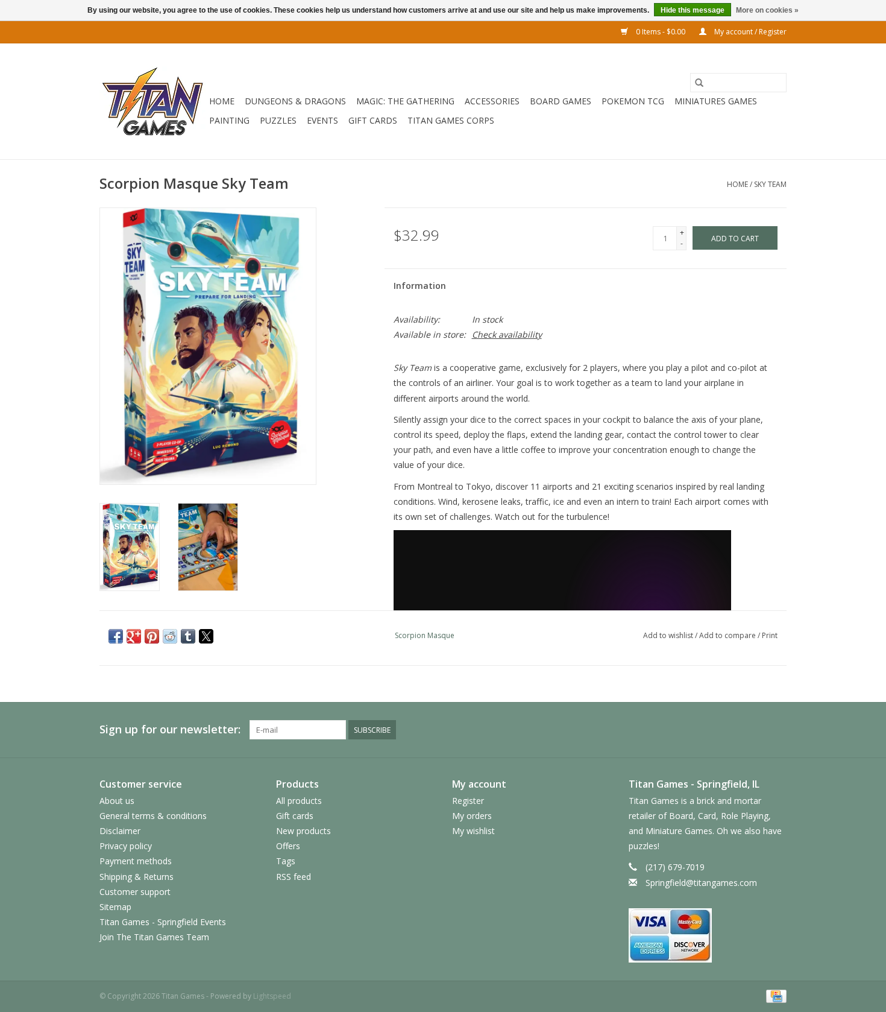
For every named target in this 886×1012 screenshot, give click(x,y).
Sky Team (770, 184)
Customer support (135, 891)
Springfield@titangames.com (701, 882)
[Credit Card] (774, 995)
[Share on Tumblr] (188, 636)
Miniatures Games (715, 101)
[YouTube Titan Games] (755, 729)
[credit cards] (708, 935)
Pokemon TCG (633, 101)
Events (322, 120)
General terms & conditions (153, 815)
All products (299, 800)
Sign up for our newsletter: (169, 729)
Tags (285, 861)
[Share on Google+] (134, 636)
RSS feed (293, 876)
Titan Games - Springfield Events (162, 922)
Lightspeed (272, 996)
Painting (229, 120)
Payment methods (135, 861)
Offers (288, 846)
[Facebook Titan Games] (733, 729)
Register (468, 800)
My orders (472, 815)
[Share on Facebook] (115, 636)
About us (116, 800)
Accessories (492, 101)
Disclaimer (119, 830)
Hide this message (692, 10)
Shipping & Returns (136, 876)
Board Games (560, 101)
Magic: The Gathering (405, 101)
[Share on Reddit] (170, 636)
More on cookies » (767, 10)
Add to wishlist (669, 635)
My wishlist (473, 830)
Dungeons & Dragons (295, 101)
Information (420, 285)
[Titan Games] (152, 101)
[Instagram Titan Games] (777, 729)
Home (221, 101)
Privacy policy (125, 846)
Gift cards (372, 120)
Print (770, 635)
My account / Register (749, 32)
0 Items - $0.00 (660, 32)
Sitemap (115, 906)
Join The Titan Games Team (154, 937)
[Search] (699, 82)
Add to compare (728, 635)
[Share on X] (206, 636)
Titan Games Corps (450, 120)
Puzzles (278, 120)
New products (303, 830)
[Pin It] (152, 636)
